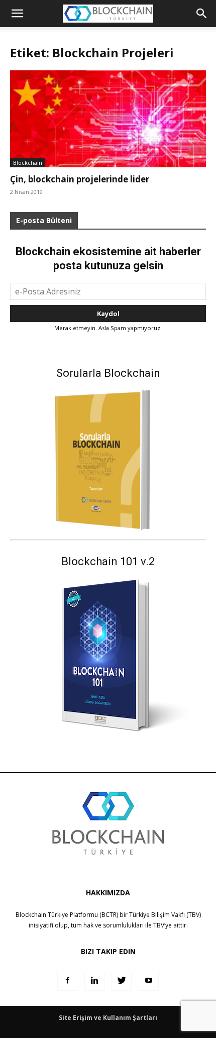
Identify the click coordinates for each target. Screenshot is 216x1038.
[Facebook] (67, 981)
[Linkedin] (94, 981)
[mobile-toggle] (17, 13)
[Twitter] (122, 981)
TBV (158, 925)
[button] (202, 13)
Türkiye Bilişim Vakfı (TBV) (165, 914)
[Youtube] (149, 981)
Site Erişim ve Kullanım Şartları (108, 1017)
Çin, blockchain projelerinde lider (79, 179)
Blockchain (27, 162)
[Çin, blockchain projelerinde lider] (108, 118)
